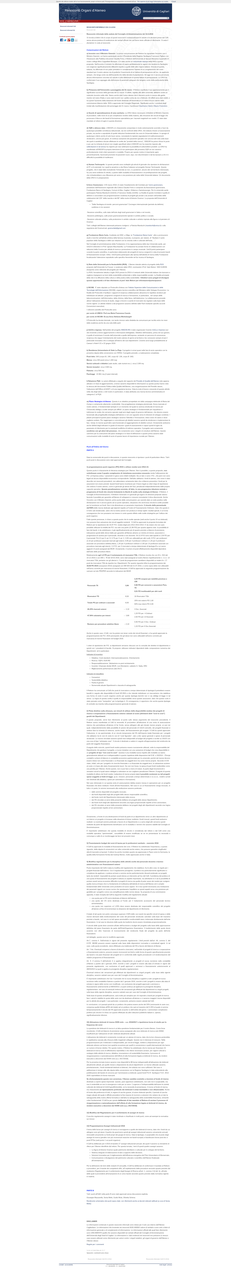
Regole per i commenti (95, 1244)
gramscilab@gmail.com (117, 228)
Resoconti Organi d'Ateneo (85, 10)
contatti (61, 1265)
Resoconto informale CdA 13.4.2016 (101, 27)
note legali (162, 1265)
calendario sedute (72, 21)
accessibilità (69, 1265)
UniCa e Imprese (158, 330)
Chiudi (173, 1)
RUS (162, 264)
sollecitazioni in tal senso (96, 147)
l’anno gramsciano (155, 185)
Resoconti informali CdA (68, 26)
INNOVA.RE (125, 330)
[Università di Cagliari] (151, 11)
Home (62, 21)
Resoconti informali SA (67, 30)
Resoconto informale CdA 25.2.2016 (100, 1259)
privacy (169, 1265)
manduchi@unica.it (153, 225)
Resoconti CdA (91, 30)
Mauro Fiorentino (160, 106)
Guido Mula (96, 1250)
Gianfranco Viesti (145, 106)
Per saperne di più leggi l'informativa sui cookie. (153, 1)
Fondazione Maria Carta (142, 235)
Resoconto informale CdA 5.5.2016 (157, 1259)
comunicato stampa (140, 61)
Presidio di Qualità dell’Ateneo (147, 381)
